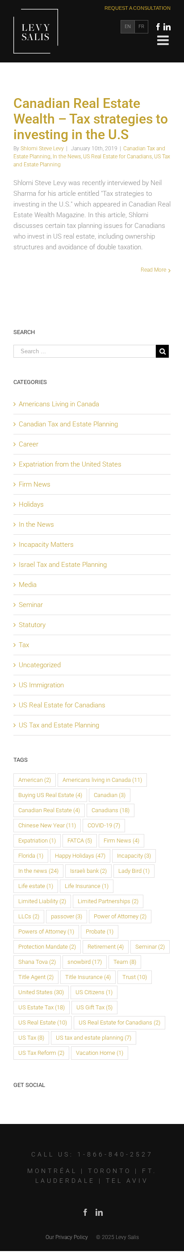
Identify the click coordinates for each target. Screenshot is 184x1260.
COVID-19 (104, 825)
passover (66, 916)
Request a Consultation (138, 8)
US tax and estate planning (93, 1037)
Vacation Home (99, 1052)
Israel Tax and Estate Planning (63, 565)
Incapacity (134, 855)
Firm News (34, 484)
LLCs (28, 916)
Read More (153, 270)
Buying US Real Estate (50, 795)
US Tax (31, 1037)
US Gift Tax (94, 1007)
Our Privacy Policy (67, 1237)
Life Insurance (87, 886)
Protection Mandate (47, 946)
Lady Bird (134, 871)
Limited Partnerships (108, 901)
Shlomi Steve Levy (42, 148)
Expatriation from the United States (70, 464)
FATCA (79, 840)
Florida (30, 855)
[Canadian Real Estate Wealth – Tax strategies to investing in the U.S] (14, 82)
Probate (99, 931)
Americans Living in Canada (59, 404)
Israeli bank (88, 871)
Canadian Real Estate (49, 810)
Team (124, 961)
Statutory (32, 625)
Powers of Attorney (46, 931)
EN (128, 26)
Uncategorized (40, 665)
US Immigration (41, 685)
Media (28, 585)
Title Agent (36, 977)
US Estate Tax (41, 1007)
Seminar (31, 605)
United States (41, 992)
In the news (38, 871)
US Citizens (94, 992)
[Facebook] (158, 26)
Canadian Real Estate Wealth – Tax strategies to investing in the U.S (90, 118)
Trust (134, 977)
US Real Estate (42, 1022)
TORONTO (109, 1170)
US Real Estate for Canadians (117, 156)
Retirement (106, 946)
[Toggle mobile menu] (164, 40)
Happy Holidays (80, 855)
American (34, 780)
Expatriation (37, 840)
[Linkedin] (167, 26)
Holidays (31, 504)
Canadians (111, 810)
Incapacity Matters (46, 545)
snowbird (84, 961)
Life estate (35, 886)
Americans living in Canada (102, 780)
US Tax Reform (41, 1052)
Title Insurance (88, 977)
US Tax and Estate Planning (59, 725)
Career (28, 444)
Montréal (52, 1170)
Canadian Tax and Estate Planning (68, 424)
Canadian (109, 795)
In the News (67, 156)
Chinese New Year (47, 825)
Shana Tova (37, 961)
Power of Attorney (120, 916)
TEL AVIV (127, 1180)
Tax (24, 645)
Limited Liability (42, 901)
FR (141, 26)
